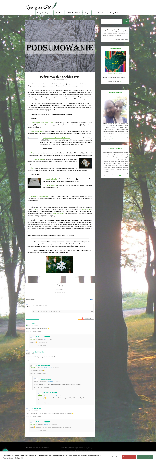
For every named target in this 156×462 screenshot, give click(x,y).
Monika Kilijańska (48, 367)
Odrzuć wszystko (128, 457)
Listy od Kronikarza (100, 13)
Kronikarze (59, 13)
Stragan (87, 13)
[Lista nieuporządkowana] (46, 311)
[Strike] (41, 311)
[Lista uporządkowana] (44, 311)
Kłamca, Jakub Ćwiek (37, 131)
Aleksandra (40, 337)
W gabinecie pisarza (37, 159)
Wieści (69, 13)
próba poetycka (58, 213)
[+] (59, 311)
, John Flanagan (56, 138)
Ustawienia (115, 457)
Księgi (39, 13)
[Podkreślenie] (39, 311)
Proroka (37, 209)
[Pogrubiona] (33, 311)
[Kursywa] (36, 311)
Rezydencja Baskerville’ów (39, 196)
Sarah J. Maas (42, 122)
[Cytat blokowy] (49, 311)
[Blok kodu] (51, 311)
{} (56, 311)
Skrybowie (48, 13)
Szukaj (126, 21)
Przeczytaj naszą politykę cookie (13, 458)
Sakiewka (78, 13)
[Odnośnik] (54, 311)
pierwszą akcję (87, 209)
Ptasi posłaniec (114, 13)
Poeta (32, 153)
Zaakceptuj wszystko (145, 457)
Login (91, 299)
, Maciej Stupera (115, 73)
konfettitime (36, 408)
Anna (45, 339)
